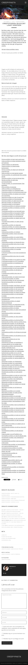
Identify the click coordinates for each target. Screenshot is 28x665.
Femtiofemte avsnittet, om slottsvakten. (12, 290)
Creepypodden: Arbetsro (9, 498)
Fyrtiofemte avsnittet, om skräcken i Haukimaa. (14, 266)
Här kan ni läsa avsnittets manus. (10, 49)
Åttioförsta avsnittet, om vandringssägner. (13, 356)
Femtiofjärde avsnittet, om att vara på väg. (13, 289)
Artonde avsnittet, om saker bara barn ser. (12, 201)
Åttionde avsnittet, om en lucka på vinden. (13, 354)
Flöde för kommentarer (9, 538)
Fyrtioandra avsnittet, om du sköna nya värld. (13, 259)
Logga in (4, 535)
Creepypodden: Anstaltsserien (11, 554)
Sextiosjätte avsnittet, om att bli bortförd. (12, 320)
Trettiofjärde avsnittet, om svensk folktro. (12, 237)
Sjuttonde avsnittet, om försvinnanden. (12, 199)
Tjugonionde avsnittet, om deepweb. (11, 225)
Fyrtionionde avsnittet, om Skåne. (10, 278)
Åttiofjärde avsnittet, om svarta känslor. (12, 363)
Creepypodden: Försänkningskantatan (13, 496)
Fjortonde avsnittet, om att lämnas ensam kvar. (14, 192)
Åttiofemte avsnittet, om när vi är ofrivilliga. (13, 366)
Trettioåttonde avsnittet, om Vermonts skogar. (14, 247)
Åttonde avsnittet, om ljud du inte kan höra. (13, 178)
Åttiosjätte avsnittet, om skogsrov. (11, 368)
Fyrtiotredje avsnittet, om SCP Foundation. (13, 261)
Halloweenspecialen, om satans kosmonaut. (13, 277)
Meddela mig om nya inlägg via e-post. (13, 638)
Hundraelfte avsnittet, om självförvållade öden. (14, 436)
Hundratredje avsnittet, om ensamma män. (13, 410)
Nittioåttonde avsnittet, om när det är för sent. (14, 398)
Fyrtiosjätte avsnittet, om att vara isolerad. (13, 268)
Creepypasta (9, 3)
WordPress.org (6, 540)
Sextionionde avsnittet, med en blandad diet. (13, 325)
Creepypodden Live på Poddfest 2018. (12, 365)
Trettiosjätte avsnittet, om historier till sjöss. (13, 242)
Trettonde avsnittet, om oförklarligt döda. (12, 190)
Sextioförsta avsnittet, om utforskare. (11, 306)
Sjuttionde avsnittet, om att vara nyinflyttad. (13, 327)
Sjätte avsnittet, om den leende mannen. (12, 173)
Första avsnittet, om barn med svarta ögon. (13, 159)
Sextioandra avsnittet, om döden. (10, 308)
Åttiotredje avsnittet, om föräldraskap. (12, 361)
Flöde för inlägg (7, 536)
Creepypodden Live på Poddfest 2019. (12, 434)
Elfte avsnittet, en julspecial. (9, 187)
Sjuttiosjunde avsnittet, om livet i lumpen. (12, 349)
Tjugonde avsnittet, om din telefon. (11, 204)
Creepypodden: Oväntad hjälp (10, 502)
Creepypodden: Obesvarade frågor (12, 549)
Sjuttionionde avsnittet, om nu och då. (12, 353)
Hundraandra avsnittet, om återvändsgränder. (13, 408)
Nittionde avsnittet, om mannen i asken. (12, 377)
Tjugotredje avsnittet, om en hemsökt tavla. (13, 211)
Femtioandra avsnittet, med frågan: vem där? (13, 285)
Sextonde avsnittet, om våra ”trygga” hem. (13, 197)
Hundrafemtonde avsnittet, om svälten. (12, 448)
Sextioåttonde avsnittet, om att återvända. (13, 323)
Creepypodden (20, 21)
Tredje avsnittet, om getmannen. (10, 164)
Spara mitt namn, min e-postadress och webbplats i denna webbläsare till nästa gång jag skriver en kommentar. (14, 628)
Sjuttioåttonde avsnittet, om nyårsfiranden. (13, 351)
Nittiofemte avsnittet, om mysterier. (11, 391)
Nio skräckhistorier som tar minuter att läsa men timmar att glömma (14, 522)
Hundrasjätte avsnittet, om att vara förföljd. (13, 418)
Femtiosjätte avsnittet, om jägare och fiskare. (13, 292)
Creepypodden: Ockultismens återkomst (13, 500)
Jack (13, 21)
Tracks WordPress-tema (8, 663)
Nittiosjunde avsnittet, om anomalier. (11, 396)
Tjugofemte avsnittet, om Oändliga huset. (13, 214)
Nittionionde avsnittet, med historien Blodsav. (13, 399)
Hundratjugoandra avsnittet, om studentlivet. (13, 470)
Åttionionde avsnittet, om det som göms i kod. (14, 375)
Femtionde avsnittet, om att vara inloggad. (13, 280)
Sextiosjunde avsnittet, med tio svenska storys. (14, 321)
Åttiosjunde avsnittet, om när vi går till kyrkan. (13, 370)
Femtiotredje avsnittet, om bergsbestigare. (13, 287)
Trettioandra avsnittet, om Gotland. (11, 232)
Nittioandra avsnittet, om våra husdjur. (11, 382)
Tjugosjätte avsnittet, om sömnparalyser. (12, 216)
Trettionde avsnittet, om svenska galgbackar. (13, 226)
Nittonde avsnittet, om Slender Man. (11, 202)
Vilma (3, 525)
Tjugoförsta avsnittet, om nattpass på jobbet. (14, 206)
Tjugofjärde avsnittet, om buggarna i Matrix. (13, 213)
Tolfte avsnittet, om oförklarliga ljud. (11, 188)
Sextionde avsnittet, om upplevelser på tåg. (13, 304)
